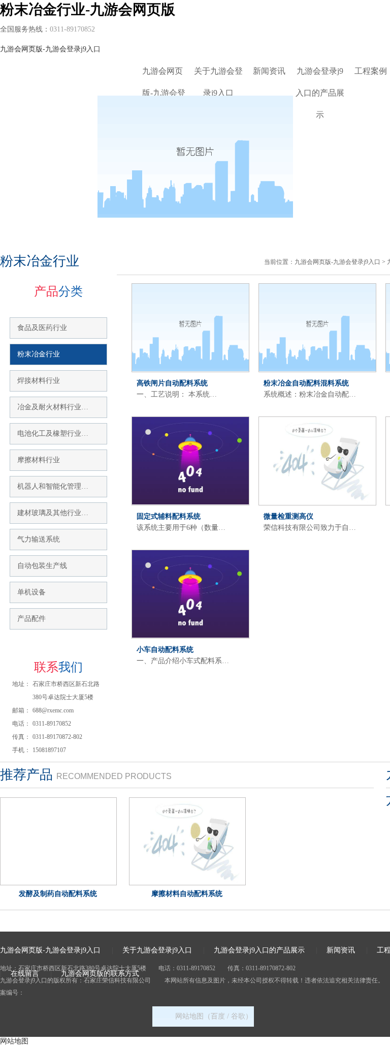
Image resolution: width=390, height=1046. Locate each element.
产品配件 (31, 618)
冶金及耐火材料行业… (52, 407)
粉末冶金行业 (38, 354)
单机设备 (31, 592)
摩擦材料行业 (38, 460)
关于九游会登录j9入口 (218, 74)
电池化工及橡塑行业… (52, 433)
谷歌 (238, 1016)
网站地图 (14, 1041)
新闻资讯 (269, 71)
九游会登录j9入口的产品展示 (320, 74)
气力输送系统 (38, 539)
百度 (218, 1016)
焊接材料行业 (38, 380)
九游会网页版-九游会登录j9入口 (50, 49)
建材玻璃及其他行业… (52, 513)
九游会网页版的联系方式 (100, 973)
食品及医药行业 (42, 328)
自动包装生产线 (42, 566)
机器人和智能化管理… (52, 486)
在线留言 (25, 973)
